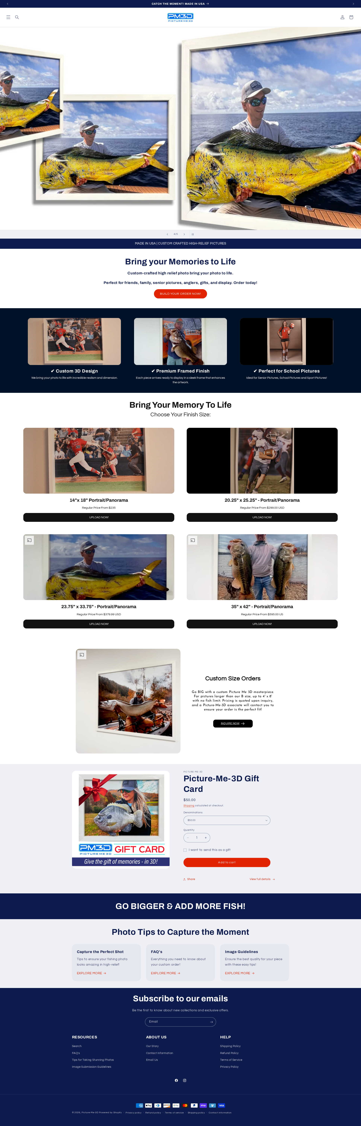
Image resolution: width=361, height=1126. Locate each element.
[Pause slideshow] (194, 234)
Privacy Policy (229, 1066)
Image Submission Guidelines (91, 1066)
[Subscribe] (211, 1022)
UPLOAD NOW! (98, 517)
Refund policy (153, 1113)
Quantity (189, 830)
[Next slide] (184, 234)
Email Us (152, 1060)
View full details (260, 879)
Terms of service (174, 1113)
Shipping (189, 805)
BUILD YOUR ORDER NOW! (180, 293)
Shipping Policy (230, 1046)
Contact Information (159, 1053)
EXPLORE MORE (89, 973)
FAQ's (76, 1053)
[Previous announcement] (7, 4)
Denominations (193, 812)
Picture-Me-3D (90, 1113)
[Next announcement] (353, 4)
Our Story (152, 1046)
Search (77, 1046)
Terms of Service (231, 1060)
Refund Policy (229, 1053)
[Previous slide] (167, 234)
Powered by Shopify (110, 1113)
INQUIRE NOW (230, 723)
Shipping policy (196, 1113)
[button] (8, 17)
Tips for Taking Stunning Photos (93, 1060)
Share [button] (191, 879)
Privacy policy (133, 1113)
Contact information (220, 1113)
